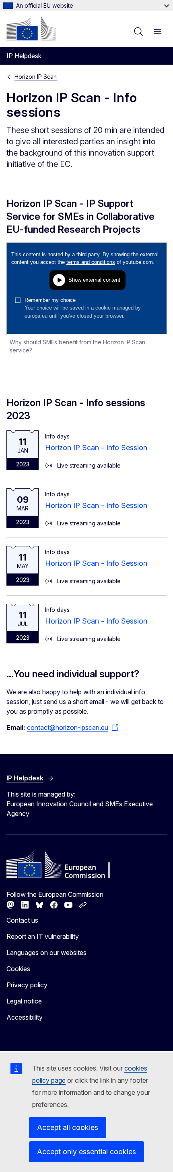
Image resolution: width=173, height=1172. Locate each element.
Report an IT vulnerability (42, 936)
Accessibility (24, 1017)
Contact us (22, 920)
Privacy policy (26, 985)
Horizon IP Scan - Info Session (96, 447)
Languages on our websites (46, 953)
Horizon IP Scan (35, 76)
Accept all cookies (67, 1127)
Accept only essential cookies (86, 1151)
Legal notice (24, 1001)
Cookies (18, 969)
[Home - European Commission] (31, 28)
